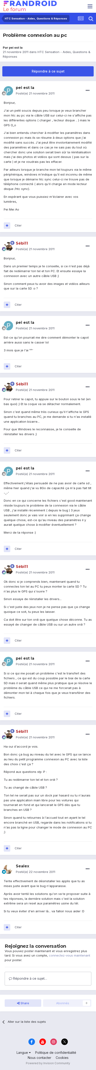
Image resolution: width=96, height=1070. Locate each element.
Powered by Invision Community (48, 1063)
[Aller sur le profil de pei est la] (8, 90)
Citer (18, 225)
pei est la (16, 47)
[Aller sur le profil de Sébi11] (8, 246)
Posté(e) (35, 93)
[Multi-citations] (7, 225)
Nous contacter (39, 1058)
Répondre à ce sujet (48, 71)
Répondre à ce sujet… (29, 978)
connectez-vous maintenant (69, 955)
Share (24, 1003)
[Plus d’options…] (87, 90)
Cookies (62, 1058)
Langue (23, 1052)
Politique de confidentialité (55, 1052)
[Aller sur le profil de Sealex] (8, 869)
